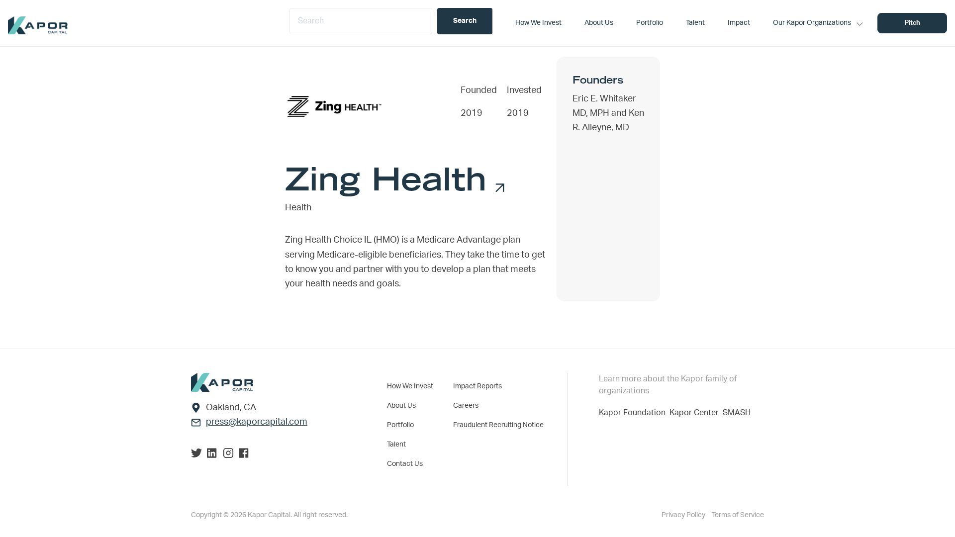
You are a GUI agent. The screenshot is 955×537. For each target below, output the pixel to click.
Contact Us (405, 463)
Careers (465, 405)
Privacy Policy (684, 515)
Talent (396, 444)
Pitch (912, 23)
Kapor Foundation (634, 413)
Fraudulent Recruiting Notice (498, 425)
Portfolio (400, 425)
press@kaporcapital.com (256, 422)
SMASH (737, 413)
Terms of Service (738, 515)
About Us (401, 405)
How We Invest (410, 386)
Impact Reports (477, 386)
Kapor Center (696, 413)
